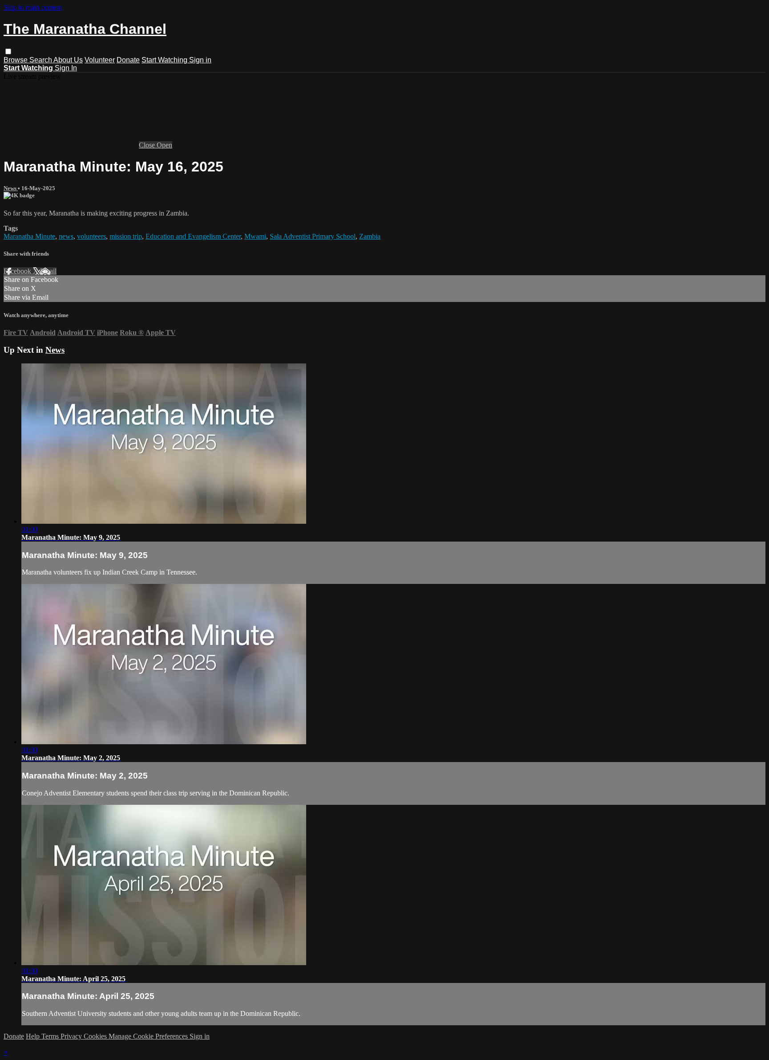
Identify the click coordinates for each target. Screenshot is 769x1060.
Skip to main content (32, 7)
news (66, 236)
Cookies (96, 1036)
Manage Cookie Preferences (149, 1036)
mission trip (125, 236)
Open (164, 145)
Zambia (369, 236)
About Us (68, 60)
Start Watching (165, 60)
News (11, 188)
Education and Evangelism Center (193, 236)
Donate (128, 60)
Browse (16, 60)
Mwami (255, 236)
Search (41, 60)
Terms (51, 1036)
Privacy (72, 1036)
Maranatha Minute (29, 236)
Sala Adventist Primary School (313, 236)
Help (33, 1036)
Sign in (200, 60)
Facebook (18, 271)
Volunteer (100, 60)
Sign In (66, 68)
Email (48, 271)
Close (148, 145)
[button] (8, 51)
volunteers (91, 236)
